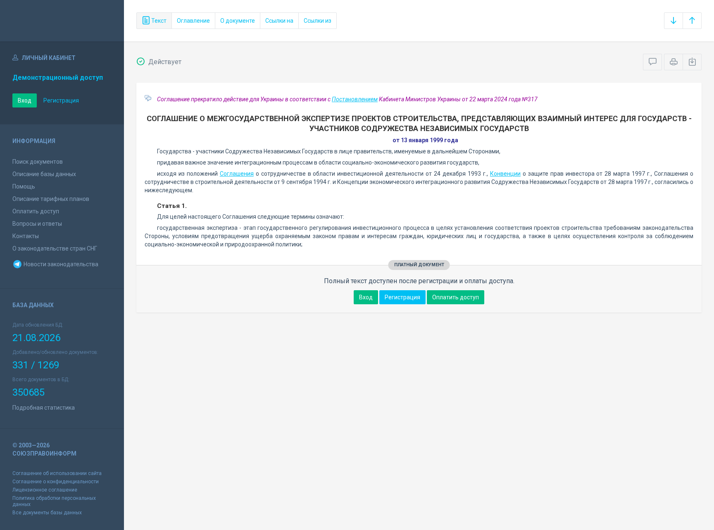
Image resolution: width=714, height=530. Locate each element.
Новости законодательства (60, 264)
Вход (24, 100)
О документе (237, 20)
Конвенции (505, 173)
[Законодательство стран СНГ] (62, 20)
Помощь (23, 186)
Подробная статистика (43, 407)
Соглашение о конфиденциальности (55, 482)
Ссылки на (279, 20)
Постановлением (355, 99)
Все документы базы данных (47, 513)
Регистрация (61, 100)
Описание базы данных (44, 174)
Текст (158, 20)
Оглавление (193, 20)
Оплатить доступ (35, 211)
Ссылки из (317, 20)
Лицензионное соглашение (44, 490)
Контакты (25, 236)
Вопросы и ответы (37, 223)
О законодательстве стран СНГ (54, 248)
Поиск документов (37, 161)
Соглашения (237, 173)
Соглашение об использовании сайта (57, 473)
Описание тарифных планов (50, 199)
